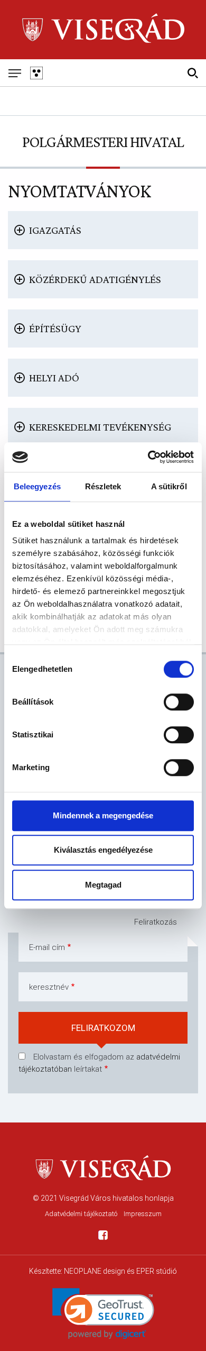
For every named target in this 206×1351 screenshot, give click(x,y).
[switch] (179, 701)
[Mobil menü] (14, 72)
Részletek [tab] (103, 486)
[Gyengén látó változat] (36, 72)
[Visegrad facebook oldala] (103, 1237)
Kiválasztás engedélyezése (103, 849)
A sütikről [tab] (169, 486)
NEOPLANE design (94, 1271)
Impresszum (143, 1214)
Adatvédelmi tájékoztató (81, 1214)
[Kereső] (192, 72)
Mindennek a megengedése (103, 815)
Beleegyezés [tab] (37, 486)
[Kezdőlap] (103, 29)
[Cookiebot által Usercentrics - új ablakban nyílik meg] (148, 457)
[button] (103, 1313)
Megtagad (103, 884)
